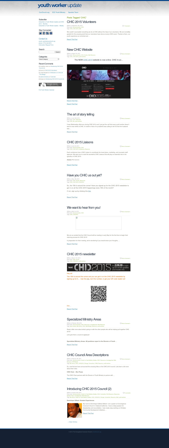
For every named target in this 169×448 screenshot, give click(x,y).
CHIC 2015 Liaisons (80, 141)
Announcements (76, 27)
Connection (91, 363)
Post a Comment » (126, 54)
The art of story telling (80, 114)
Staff (80, 28)
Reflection (78, 119)
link (89, 191)
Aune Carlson (73, 326)
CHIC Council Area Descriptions (88, 354)
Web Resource (91, 55)
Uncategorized (93, 324)
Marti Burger (88, 326)
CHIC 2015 (75, 28)
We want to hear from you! (83, 207)
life (73, 121)
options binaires (44, 76)
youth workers (82, 56)
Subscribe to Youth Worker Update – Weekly (51, 26)
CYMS (96, 363)
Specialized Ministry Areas (84, 319)
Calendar (53, 76)
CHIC (82, 27)
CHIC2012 (81, 182)
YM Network (75, 361)
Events (86, 55)
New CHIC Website (79, 49)
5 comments (127, 393)
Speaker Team (73, 12)
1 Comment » (127, 26)
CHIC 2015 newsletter (81, 253)
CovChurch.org (44, 12)
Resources (82, 180)
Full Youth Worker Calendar (46, 90)
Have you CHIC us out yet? (84, 175)
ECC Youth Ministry (58, 12)
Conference (81, 149)
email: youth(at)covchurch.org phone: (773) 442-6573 (47, 42)
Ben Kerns (79, 326)
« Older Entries (72, 422)
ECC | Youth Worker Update (60, 5)
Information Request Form (46, 45)
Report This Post (72, 39)
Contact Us (43, 38)
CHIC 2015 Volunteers (81, 21)
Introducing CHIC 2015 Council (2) (89, 388)
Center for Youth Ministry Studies (89, 360)
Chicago (86, 363)
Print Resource (110, 394)
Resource (87, 149)
